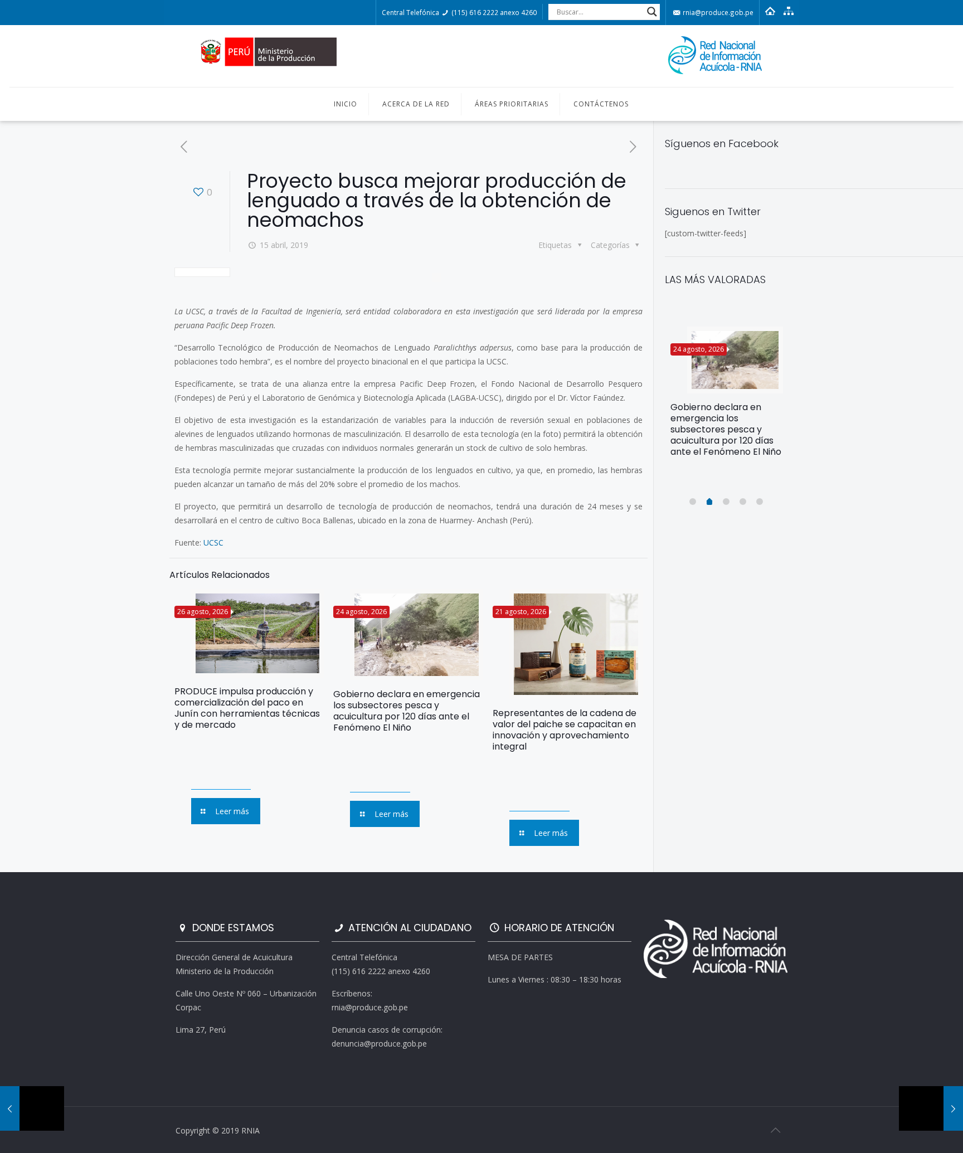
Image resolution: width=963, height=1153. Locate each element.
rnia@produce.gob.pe (717, 12)
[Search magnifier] (652, 12)
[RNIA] (481, 56)
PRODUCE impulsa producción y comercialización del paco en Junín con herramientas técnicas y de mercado (247, 708)
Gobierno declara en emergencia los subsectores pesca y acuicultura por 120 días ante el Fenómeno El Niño (406, 711)
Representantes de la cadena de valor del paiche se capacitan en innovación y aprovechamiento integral (564, 730)
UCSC (213, 542)
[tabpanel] (727, 396)
